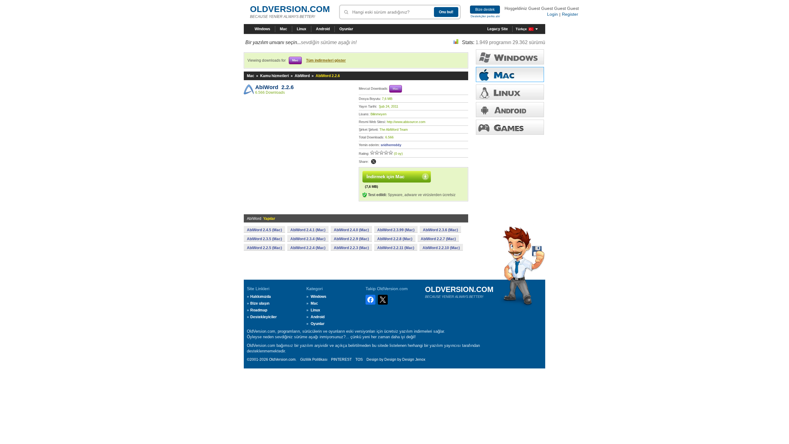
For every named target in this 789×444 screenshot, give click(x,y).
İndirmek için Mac (385, 176)
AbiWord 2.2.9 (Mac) (351, 239)
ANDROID (510, 109)
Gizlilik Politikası (313, 359)
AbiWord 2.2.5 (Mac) (264, 248)
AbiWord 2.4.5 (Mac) (264, 230)
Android (323, 29)
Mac (283, 29)
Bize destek (485, 9)
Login (552, 14)
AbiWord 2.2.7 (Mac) (438, 239)
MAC (510, 74)
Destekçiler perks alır (485, 16)
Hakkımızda (260, 296)
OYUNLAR (510, 127)
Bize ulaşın (259, 303)
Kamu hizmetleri (274, 76)
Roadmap (258, 310)
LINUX (510, 92)
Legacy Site (497, 29)
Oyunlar (346, 29)
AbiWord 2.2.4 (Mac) (307, 248)
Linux (301, 29)
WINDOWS (510, 56)
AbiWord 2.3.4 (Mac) (307, 239)
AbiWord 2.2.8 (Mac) (394, 239)
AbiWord (302, 76)
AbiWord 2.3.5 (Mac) (264, 239)
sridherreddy (391, 145)
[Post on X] (373, 161)
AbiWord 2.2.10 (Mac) (441, 248)
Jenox (420, 359)
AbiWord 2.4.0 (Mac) (351, 230)
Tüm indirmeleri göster (326, 60)
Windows (262, 29)
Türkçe (521, 29)
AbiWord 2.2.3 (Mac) (351, 248)
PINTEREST (341, 359)
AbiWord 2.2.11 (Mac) (395, 248)
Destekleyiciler (263, 317)
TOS (359, 359)
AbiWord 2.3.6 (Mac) (440, 230)
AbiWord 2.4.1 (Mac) (307, 230)
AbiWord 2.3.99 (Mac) (396, 230)
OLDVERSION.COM (290, 9)
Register (570, 14)
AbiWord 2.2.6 (274, 87)
